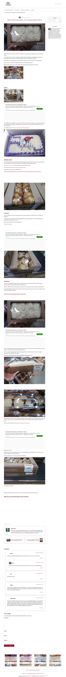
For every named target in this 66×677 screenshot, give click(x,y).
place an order (11, 165)
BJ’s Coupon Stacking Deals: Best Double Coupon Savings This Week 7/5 (55, 659)
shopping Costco (28, 531)
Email (5, 635)
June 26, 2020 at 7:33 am (39, 573)
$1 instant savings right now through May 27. (20, 127)
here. (31, 355)
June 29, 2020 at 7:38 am (39, 562)
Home (5, 12)
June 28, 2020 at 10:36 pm (39, 552)
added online (20, 64)
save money (13, 531)
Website (5, 640)
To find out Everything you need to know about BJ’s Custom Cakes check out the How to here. (22, 171)
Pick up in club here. (8, 224)
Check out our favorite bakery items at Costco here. (15, 294)
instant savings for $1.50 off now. (23, 423)
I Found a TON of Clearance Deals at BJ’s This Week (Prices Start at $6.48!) (40, 659)
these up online (13, 455)
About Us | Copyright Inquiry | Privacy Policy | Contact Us (33, 673)
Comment (6, 617)
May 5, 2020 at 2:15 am (39, 584)
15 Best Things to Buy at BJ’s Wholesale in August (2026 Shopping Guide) (11, 659)
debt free (21, 531)
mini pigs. (23, 532)
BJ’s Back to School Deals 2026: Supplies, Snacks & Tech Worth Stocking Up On (25, 659)
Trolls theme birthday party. (20, 167)
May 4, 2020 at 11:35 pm (39, 597)
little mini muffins (15, 492)
